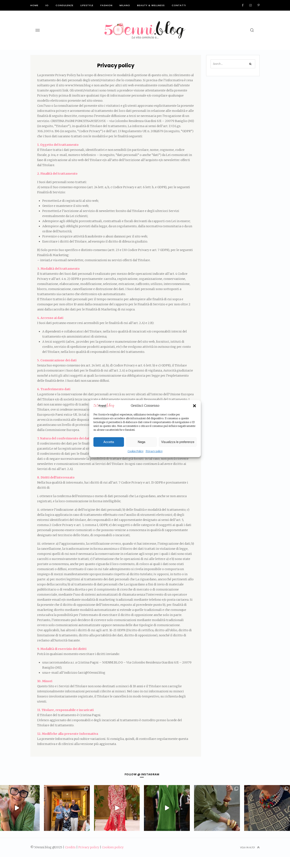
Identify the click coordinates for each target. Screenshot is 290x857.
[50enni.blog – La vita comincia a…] (145, 24)
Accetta (108, 442)
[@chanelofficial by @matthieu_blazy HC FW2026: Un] (117, 808)
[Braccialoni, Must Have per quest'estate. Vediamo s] (217, 808)
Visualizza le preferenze (177, 442)
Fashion (106, 5)
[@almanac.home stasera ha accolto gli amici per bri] (67, 808)
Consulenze (64, 5)
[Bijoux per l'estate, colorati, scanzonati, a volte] (267, 808)
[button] (194, 406)
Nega (141, 442)
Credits (70, 847)
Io (47, 5)
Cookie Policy (136, 451)
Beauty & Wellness (151, 5)
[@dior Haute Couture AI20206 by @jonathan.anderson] (167, 808)
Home (34, 5)
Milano (125, 5)
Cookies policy (113, 847)
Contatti (179, 5)
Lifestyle (86, 5)
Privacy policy (154, 451)
